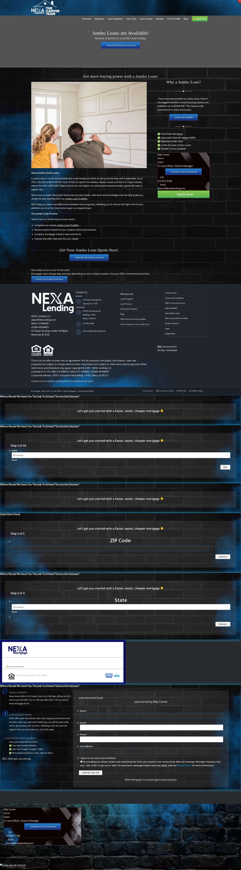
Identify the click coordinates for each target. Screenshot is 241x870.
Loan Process (126, 304)
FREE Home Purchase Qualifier (133, 319)
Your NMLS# (86, 746)
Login (167, 328)
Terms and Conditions (174, 298)
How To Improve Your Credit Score (134, 324)
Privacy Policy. (184, 765)
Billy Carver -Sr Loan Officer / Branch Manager (59, 391)
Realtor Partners (172, 323)
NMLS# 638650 (171, 308)
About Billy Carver (172, 313)
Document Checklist (128, 309)
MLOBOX (90, 391)
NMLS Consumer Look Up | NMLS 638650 (32, 675)
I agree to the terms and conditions (98, 758)
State (14, 450)
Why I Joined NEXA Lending (176, 318)
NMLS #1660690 (40, 323)
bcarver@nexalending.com (171, 188)
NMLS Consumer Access (175, 303)
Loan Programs (126, 299)
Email (83, 722)
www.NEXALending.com (43, 319)
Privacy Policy (171, 293)
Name (83, 710)
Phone (83, 734)
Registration (170, 333)
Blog (122, 314)
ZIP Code (121, 540)
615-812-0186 (165, 181)
